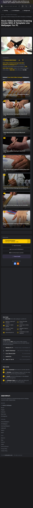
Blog (2, 440)
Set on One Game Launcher (17, 252)
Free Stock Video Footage (11, 14)
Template (5, 64)
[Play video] (16, 45)
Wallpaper (12, 64)
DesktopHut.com (8, 455)
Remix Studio (17, 256)
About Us (3, 438)
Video (7, 63)
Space (2, 432)
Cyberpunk (3, 428)
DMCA (2, 444)
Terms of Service (4, 446)
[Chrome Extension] (15, 263)
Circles (19, 63)
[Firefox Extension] (18, 263)
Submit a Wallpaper (6, 405)
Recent (2, 407)
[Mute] (27, 53)
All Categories (4, 416)
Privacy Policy (4, 448)
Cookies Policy (4, 450)
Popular (3, 409)
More (4, 79)
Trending (6, 10)
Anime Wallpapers (5, 421)
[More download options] (28, 241)
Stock (4, 63)
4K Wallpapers (4, 423)
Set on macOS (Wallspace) (17, 249)
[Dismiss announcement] (31, 2)
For (16, 64)
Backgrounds (27, 10)
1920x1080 (12, 70)
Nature (2, 430)
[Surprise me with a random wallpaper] (22, 6)
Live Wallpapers (16, 10)
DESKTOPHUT (5, 396)
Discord (3, 442)
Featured (3, 412)
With (23, 63)
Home (2, 14)
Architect (11, 63)
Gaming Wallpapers (5, 426)
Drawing (15, 63)
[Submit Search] (26, 6)
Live (9, 64)
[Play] (3, 53)
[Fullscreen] (30, 53)
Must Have (3, 414)
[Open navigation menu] (30, 6)
